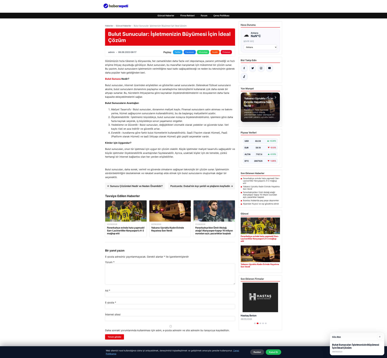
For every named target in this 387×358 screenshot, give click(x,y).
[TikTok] (244, 76)
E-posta (110, 302)
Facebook (189, 52)
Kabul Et (273, 352)
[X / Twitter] (252, 68)
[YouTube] (269, 68)
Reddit (215, 52)
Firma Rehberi (187, 15)
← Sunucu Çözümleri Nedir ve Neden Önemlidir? (135, 186)
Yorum (109, 262)
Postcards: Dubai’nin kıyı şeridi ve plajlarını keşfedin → (201, 186)
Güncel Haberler (166, 15)
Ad (107, 290)
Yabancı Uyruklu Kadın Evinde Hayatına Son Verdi (261, 187)
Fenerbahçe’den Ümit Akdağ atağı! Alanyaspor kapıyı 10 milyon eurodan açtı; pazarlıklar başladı (260, 194)
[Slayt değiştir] (255, 323)
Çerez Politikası (221, 15)
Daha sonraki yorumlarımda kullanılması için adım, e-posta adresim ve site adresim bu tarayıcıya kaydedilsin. (167, 330)
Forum (204, 15)
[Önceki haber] (268, 97)
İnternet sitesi (112, 314)
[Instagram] (261, 68)
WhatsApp (203, 52)
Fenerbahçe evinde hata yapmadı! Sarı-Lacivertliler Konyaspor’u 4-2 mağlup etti (261, 180)
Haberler (109, 26)
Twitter (178, 52)
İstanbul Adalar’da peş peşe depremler (261, 200)
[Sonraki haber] (275, 97)
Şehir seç (249, 41)
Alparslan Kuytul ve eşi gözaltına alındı (261, 204)
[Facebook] (244, 68)
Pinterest (226, 52)
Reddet (257, 352)
